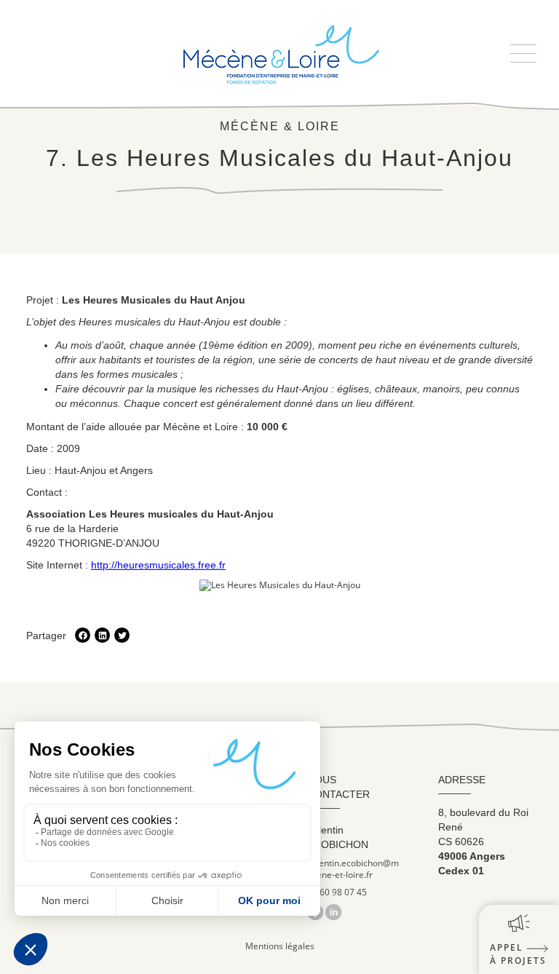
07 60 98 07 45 (337, 892)
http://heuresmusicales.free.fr (158, 565)
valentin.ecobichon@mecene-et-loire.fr (353, 869)
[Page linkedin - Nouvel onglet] (333, 912)
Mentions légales (279, 946)
